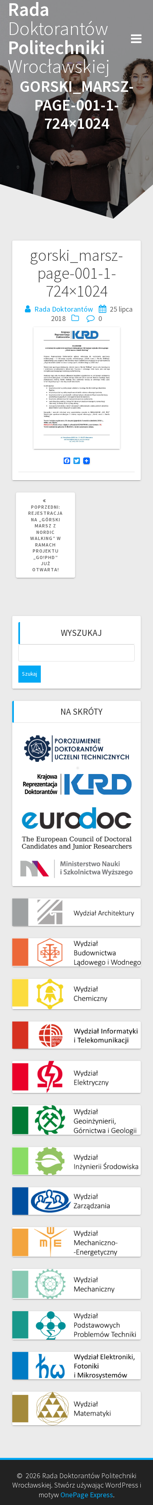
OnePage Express (86, 1494)
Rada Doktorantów (63, 309)
